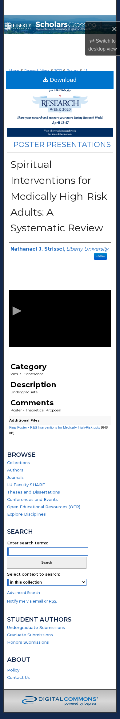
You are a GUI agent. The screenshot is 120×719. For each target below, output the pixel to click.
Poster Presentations (62, 144)
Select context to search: (33, 574)
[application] (60, 318)
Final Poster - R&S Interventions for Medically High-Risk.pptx (54, 427)
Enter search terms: (27, 542)
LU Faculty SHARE (26, 484)
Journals (15, 477)
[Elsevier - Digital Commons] (60, 701)
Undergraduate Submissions (36, 627)
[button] (16, 312)
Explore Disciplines (26, 514)
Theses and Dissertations (33, 492)
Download (62, 80)
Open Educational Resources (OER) (43, 506)
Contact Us (18, 677)
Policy (13, 670)
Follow (100, 256)
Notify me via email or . (32, 601)
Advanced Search (23, 592)
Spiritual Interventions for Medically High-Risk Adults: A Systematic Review (58, 196)
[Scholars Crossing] (60, 24)
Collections (18, 462)
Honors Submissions (28, 642)
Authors (15, 469)
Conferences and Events (32, 499)
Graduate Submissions (30, 634)
